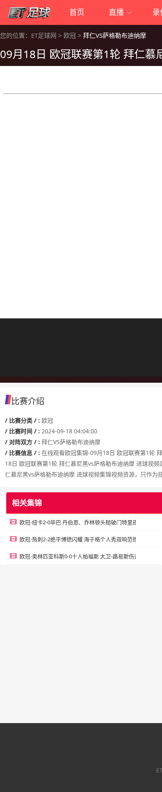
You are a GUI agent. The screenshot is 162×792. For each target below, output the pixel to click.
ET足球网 (43, 35)
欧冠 (70, 35)
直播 (121, 12)
